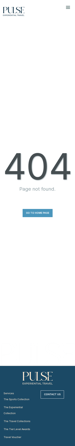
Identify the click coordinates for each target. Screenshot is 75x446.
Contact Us (52, 394)
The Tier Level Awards (17, 429)
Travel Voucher (12, 437)
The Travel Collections (17, 421)
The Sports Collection (16, 399)
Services (9, 393)
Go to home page (37, 212)
